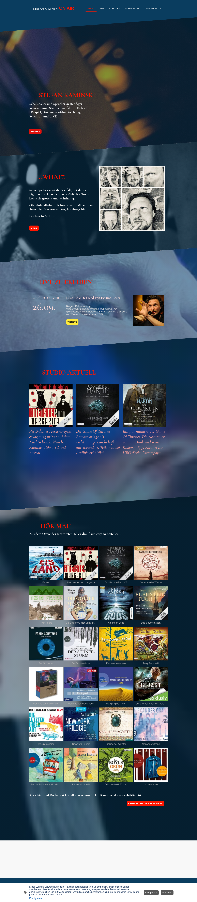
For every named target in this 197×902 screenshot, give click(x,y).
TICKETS (72, 322)
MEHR (34, 228)
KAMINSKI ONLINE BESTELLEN (145, 803)
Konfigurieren (36, 898)
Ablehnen (167, 892)
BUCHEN (35, 131)
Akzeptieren (151, 892)
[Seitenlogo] (54, 13)
